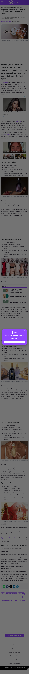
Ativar (14, 341)
